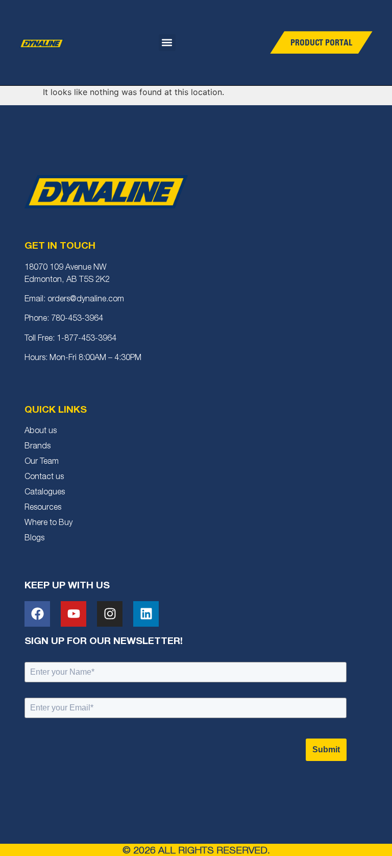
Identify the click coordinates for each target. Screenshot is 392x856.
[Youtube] (73, 614)
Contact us (44, 477)
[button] (167, 42)
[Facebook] (37, 614)
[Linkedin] (146, 614)
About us (40, 431)
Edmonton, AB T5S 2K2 (67, 280)
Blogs (34, 539)
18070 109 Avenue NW (65, 268)
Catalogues (44, 493)
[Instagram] (109, 614)
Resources (42, 508)
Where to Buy (48, 523)
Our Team (41, 462)
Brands (37, 447)
